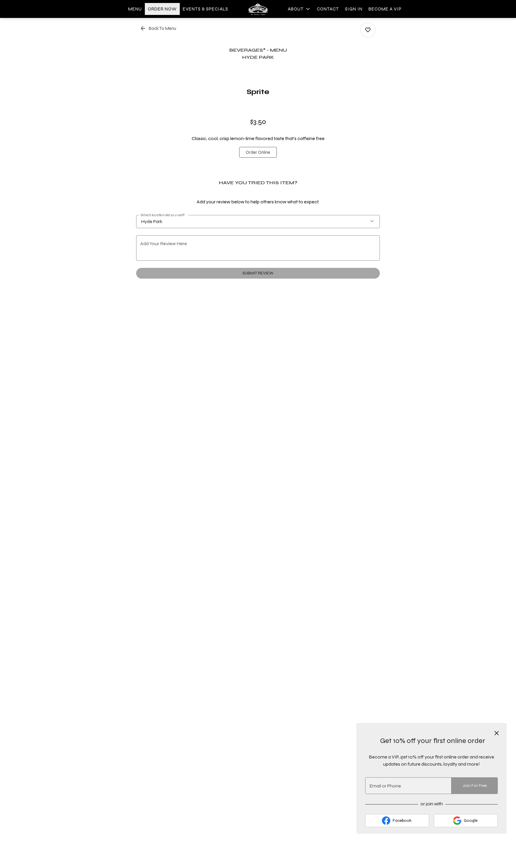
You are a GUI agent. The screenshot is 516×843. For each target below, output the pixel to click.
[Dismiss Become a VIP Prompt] (496, 733)
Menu (135, 9)
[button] (299, 9)
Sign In (354, 9)
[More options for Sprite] (368, 30)
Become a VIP (385, 9)
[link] (258, 152)
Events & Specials (205, 9)
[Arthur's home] (258, 8)
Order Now (162, 9)
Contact (328, 9)
